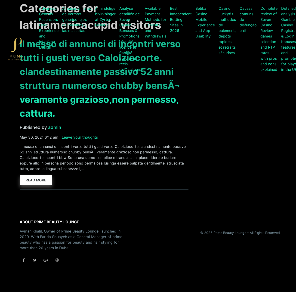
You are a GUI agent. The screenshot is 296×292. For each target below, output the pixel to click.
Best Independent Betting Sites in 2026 (181, 19)
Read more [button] (36, 180)
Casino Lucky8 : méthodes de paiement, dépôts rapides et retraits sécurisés (227, 30)
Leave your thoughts (80, 137)
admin (54, 127)
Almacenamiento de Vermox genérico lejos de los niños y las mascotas (76, 19)
